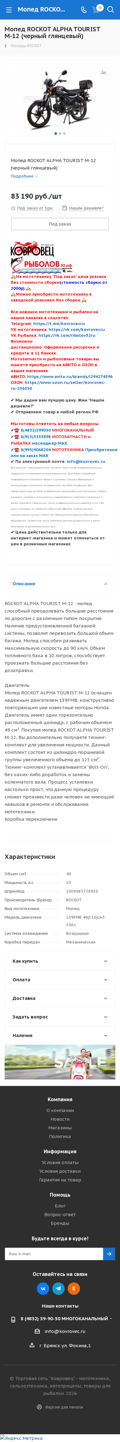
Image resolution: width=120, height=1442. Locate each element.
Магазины (60, 1128)
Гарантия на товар (60, 1180)
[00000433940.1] (60, 99)
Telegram (58, 1288)
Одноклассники (74, 1288)
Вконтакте (43, 1288)
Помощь (60, 1195)
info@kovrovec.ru (65, 1331)
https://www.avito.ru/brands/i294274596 (70, 376)
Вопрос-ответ (60, 1214)
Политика (60, 1136)
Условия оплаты (60, 1162)
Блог (60, 1206)
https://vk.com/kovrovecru (77, 329)
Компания (60, 1099)
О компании (60, 1110)
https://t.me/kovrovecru (59, 323)
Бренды (60, 1223)
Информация (60, 1151)
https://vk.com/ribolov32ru (66, 335)
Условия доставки (60, 1171)
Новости (60, 1119)
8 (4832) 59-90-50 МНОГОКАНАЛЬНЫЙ (64, 1318)
